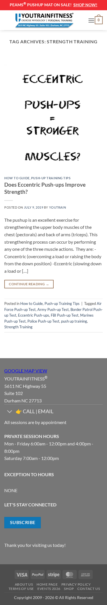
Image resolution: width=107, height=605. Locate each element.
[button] (91, 20)
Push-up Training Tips (51, 178)
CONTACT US (88, 588)
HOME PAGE (47, 584)
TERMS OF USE (21, 588)
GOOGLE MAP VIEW (25, 370)
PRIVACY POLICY (76, 584)
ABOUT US (24, 584)
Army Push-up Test (53, 309)
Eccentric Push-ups (33, 315)
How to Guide (17, 178)
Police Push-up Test (43, 321)
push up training (74, 321)
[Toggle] (9, 412)
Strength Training (18, 327)
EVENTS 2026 (48, 588)
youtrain (57, 207)
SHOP (69, 588)
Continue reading (29, 284)
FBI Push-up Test (64, 315)
